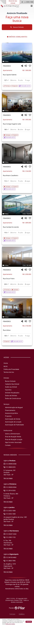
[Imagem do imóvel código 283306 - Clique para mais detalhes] (17, 154)
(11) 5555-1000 (10, 511)
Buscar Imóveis (18, 27)
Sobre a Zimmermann (12, 434)
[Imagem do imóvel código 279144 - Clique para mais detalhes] (17, 308)
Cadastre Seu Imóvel (12, 384)
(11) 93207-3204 (10, 534)
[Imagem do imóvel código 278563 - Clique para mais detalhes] (17, 102)
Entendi (28, 621)
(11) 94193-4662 (10, 557)
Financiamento (10, 410)
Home (6, 363)
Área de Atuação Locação (13, 439)
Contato (8, 445)
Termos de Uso (9, 372)
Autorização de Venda (12, 419)
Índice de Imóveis (11, 396)
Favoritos (8, 390)
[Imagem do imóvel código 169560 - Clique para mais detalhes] (17, 53)
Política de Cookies (10, 624)
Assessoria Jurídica (11, 413)
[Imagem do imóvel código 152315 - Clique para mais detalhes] (17, 205)
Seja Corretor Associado (13, 442)
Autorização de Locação (13, 422)
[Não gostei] (26, 66)
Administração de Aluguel (14, 407)
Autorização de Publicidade (14, 425)
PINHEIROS (7, 66)
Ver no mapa (8, 478)
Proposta (8, 416)
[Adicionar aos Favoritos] (30, 66)
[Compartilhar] (22, 66)
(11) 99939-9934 (10, 487)
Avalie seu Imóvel (11, 387)
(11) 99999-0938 (10, 464)
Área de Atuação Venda (13, 437)
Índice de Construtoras (13, 398)
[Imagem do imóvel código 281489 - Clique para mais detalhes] (17, 257)
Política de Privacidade (11, 369)
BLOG (6, 366)
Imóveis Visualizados (12, 393)
